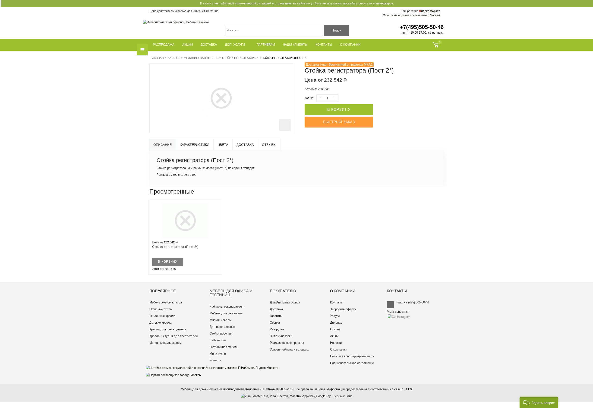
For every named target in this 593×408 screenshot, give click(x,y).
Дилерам (336, 322)
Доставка (245, 145)
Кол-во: (309, 98)
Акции (334, 336)
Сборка (275, 322)
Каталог (174, 58)
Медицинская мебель (201, 58)
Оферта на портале (411, 15)
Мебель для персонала (226, 313)
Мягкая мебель (220, 320)
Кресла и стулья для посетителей (173, 336)
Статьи (335, 329)
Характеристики (194, 145)
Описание (162, 145)
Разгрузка (277, 329)
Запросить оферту (343, 309)
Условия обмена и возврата (289, 349)
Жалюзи (215, 360)
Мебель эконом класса (165, 302)
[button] (539, 402)
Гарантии (276, 316)
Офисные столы (160, 309)
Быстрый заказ (339, 122)
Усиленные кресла (162, 316)
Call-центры (218, 340)
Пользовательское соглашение (352, 363)
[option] (185, 237)
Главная (157, 58)
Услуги (335, 316)
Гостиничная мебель (224, 347)
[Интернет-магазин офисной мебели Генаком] (176, 22)
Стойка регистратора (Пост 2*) (175, 247)
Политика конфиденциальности (352, 356)
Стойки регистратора (238, 58)
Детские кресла (160, 322)
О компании (338, 349)
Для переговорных (223, 326)
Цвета (223, 145)
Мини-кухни (218, 353)
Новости (336, 342)
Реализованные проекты (287, 342)
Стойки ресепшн (221, 333)
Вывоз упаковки (281, 336)
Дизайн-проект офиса (285, 302)
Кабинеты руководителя (226, 306)
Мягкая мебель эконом (165, 342)
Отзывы (269, 145)
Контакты (336, 302)
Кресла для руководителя (167, 329)
